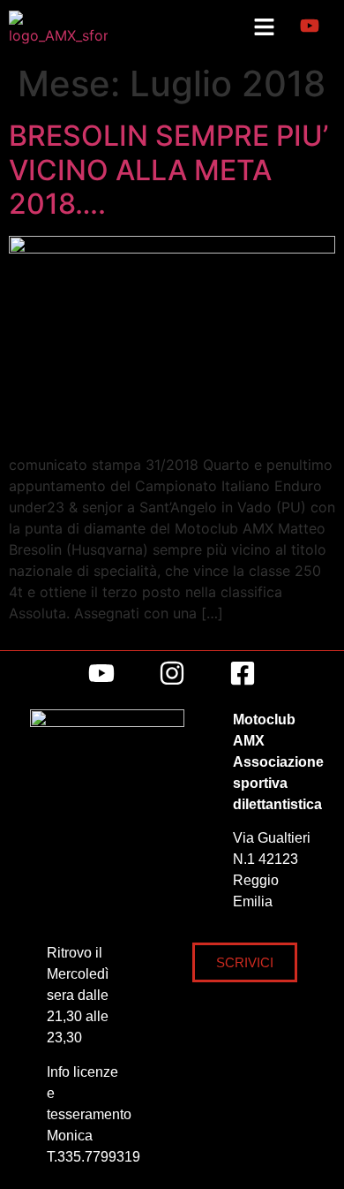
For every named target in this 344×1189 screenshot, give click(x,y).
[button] (263, 28)
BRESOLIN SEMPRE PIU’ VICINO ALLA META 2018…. (168, 169)
